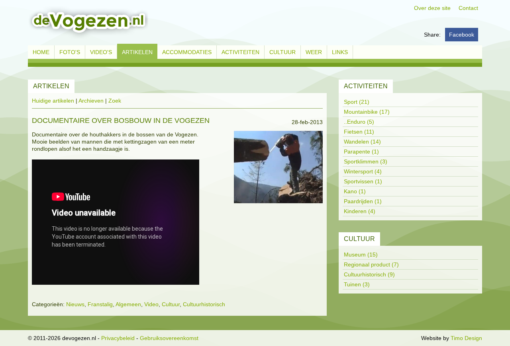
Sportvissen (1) (363, 181)
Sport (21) (356, 102)
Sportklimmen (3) (365, 161)
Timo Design (466, 338)
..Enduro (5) (359, 122)
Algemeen (128, 304)
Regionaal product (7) (371, 264)
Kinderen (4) (359, 211)
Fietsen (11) (359, 131)
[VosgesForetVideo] (278, 168)
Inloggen (409, 338)
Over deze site (432, 8)
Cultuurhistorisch (204, 304)
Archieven (91, 100)
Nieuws (75, 304)
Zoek (114, 100)
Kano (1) (355, 191)
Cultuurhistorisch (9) (369, 274)
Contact (468, 8)
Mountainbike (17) (367, 112)
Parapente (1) (361, 151)
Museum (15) (361, 254)
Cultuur (171, 304)
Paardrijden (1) (363, 201)
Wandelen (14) (362, 141)
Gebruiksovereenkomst (169, 338)
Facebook (461, 34)
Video (151, 304)
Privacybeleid (118, 338)
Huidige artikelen (53, 100)
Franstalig (100, 304)
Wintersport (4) (363, 171)
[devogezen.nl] (88, 22)
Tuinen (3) (357, 284)
